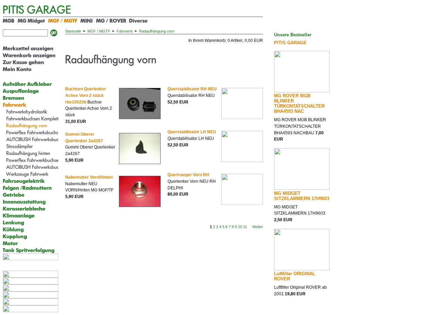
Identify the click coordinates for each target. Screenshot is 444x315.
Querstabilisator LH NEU (192, 131)
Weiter (257, 227)
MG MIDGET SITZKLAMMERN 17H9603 (301, 196)
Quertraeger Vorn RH (188, 174)
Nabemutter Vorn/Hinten (89, 177)
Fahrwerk (125, 31)
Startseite (73, 31)
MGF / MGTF (98, 31)
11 (245, 227)
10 (240, 227)
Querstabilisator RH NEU (192, 89)
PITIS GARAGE (290, 42)
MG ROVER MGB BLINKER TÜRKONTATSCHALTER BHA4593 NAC (299, 103)
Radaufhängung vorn (156, 31)
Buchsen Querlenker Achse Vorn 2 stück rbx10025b (85, 95)
